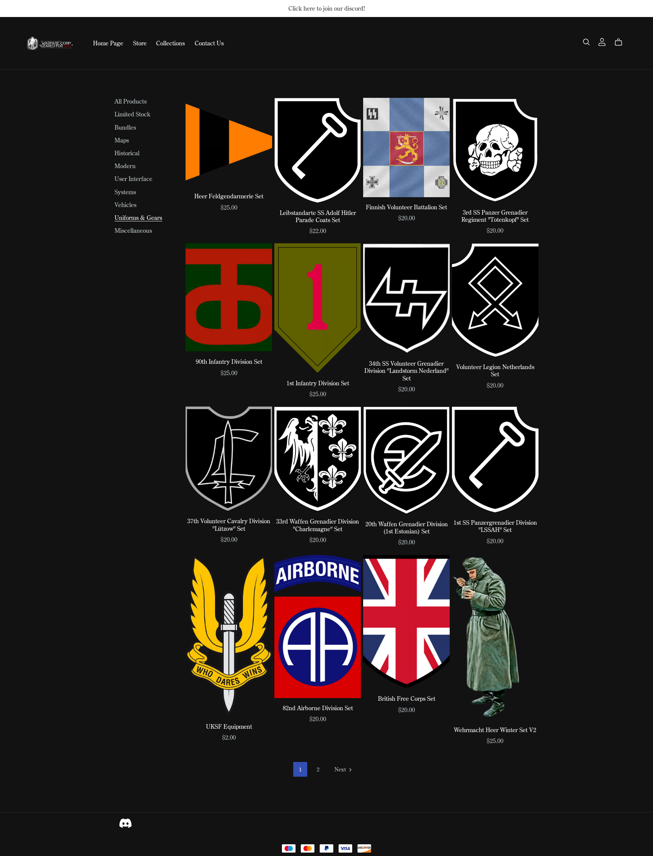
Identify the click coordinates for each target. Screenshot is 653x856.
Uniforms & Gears (138, 217)
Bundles (125, 127)
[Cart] (621, 42)
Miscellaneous (133, 230)
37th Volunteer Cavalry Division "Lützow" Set (228, 524)
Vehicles (125, 205)
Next (340, 769)
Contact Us (209, 43)
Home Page (108, 43)
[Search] (586, 42)
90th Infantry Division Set (229, 361)
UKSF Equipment (229, 726)
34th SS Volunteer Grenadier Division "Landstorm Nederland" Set (406, 371)
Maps (122, 140)
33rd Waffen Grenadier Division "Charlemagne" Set (317, 525)
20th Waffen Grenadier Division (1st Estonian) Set (406, 527)
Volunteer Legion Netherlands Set (495, 370)
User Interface (133, 178)
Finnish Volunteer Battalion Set (406, 207)
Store (140, 43)
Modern (125, 166)
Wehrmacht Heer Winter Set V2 (495, 730)
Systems (125, 192)
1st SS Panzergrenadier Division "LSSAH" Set (495, 526)
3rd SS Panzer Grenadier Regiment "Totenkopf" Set (495, 216)
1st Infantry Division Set (317, 383)
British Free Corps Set (406, 698)
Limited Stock (132, 114)
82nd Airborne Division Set (318, 708)
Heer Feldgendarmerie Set (228, 196)
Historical (127, 153)
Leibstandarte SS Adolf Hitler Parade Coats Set (318, 216)
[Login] (602, 41)
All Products (131, 101)
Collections (170, 43)
